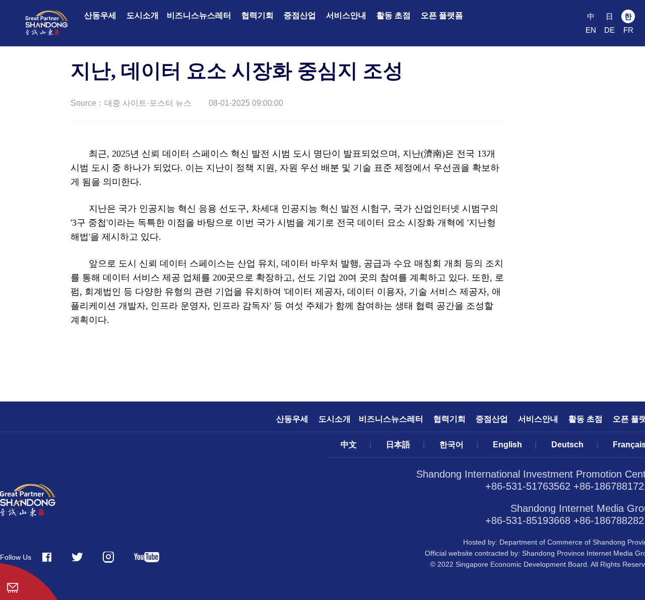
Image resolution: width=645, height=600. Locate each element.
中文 (349, 444)
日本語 (398, 444)
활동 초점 (393, 15)
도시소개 (142, 15)
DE (609, 30)
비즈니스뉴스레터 (199, 15)
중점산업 (300, 15)
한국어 (451, 444)
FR (628, 30)
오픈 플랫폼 (442, 15)
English (507, 444)
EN (591, 30)
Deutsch (567, 444)
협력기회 (257, 15)
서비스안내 (346, 15)
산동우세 (100, 15)
